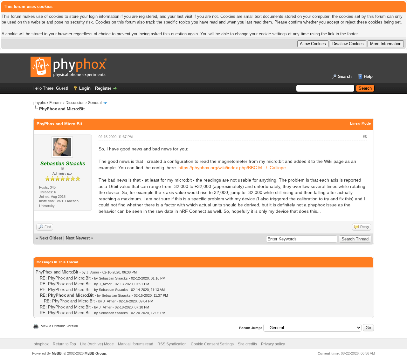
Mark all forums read (135, 344)
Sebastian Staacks (113, 278)
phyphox (41, 344)
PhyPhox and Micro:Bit (57, 272)
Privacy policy (273, 344)
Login (85, 88)
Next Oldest (50, 238)
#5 (365, 137)
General (95, 102)
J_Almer (92, 272)
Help (368, 76)
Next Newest (78, 238)
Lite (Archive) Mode (97, 344)
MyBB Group (95, 353)
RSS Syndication (172, 344)
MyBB (57, 353)
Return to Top (64, 344)
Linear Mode (360, 123)
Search (345, 76)
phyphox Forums (47, 102)
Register (103, 88)
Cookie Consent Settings (212, 344)
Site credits (247, 344)
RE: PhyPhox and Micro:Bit (65, 278)
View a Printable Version (59, 326)
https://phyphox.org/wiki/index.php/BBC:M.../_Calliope (232, 167)
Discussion (75, 102)
